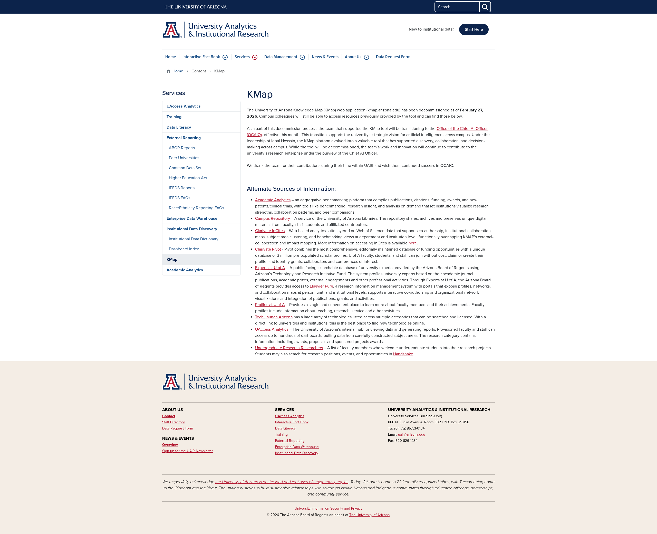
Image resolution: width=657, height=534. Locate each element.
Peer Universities (184, 157)
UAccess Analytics (184, 106)
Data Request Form (393, 57)
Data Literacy (179, 127)
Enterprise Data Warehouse (192, 218)
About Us (353, 57)
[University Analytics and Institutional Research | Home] (215, 30)
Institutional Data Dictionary (193, 239)
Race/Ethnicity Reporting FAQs (196, 208)
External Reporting (184, 137)
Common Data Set (185, 167)
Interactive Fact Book (201, 57)
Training (174, 116)
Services (242, 57)
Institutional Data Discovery (192, 229)
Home (170, 57)
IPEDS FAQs (179, 198)
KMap (172, 259)
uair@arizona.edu (411, 434)
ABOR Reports (182, 147)
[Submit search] (485, 6)
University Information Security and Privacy (328, 508)
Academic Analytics (185, 270)
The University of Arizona (369, 515)
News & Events (325, 57)
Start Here (474, 29)
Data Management (280, 57)
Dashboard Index (184, 249)
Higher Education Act (188, 177)
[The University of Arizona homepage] (196, 7)
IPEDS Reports (182, 187)
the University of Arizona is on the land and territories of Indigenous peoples (281, 481)
